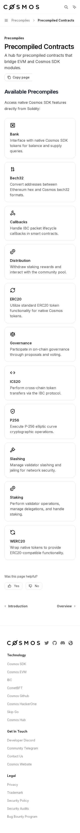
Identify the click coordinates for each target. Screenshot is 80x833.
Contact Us (15, 756)
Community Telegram (22, 748)
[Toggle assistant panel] (74, 7)
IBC (9, 680)
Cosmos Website (19, 764)
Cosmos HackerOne (22, 704)
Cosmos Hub (16, 720)
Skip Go (13, 712)
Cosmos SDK (16, 664)
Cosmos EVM (16, 672)
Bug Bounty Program (22, 816)
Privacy (12, 784)
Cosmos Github (18, 696)
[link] (40, 138)
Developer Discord (21, 740)
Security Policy (18, 800)
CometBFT (15, 688)
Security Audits (18, 808)
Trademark (15, 792)
